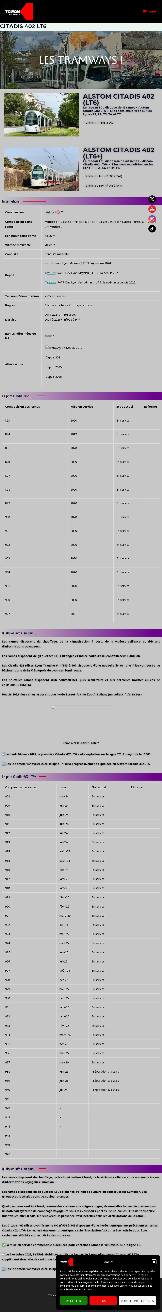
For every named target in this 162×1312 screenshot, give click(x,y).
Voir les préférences (137, 1301)
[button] (154, 1262)
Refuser (103, 1301)
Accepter (73, 1301)
